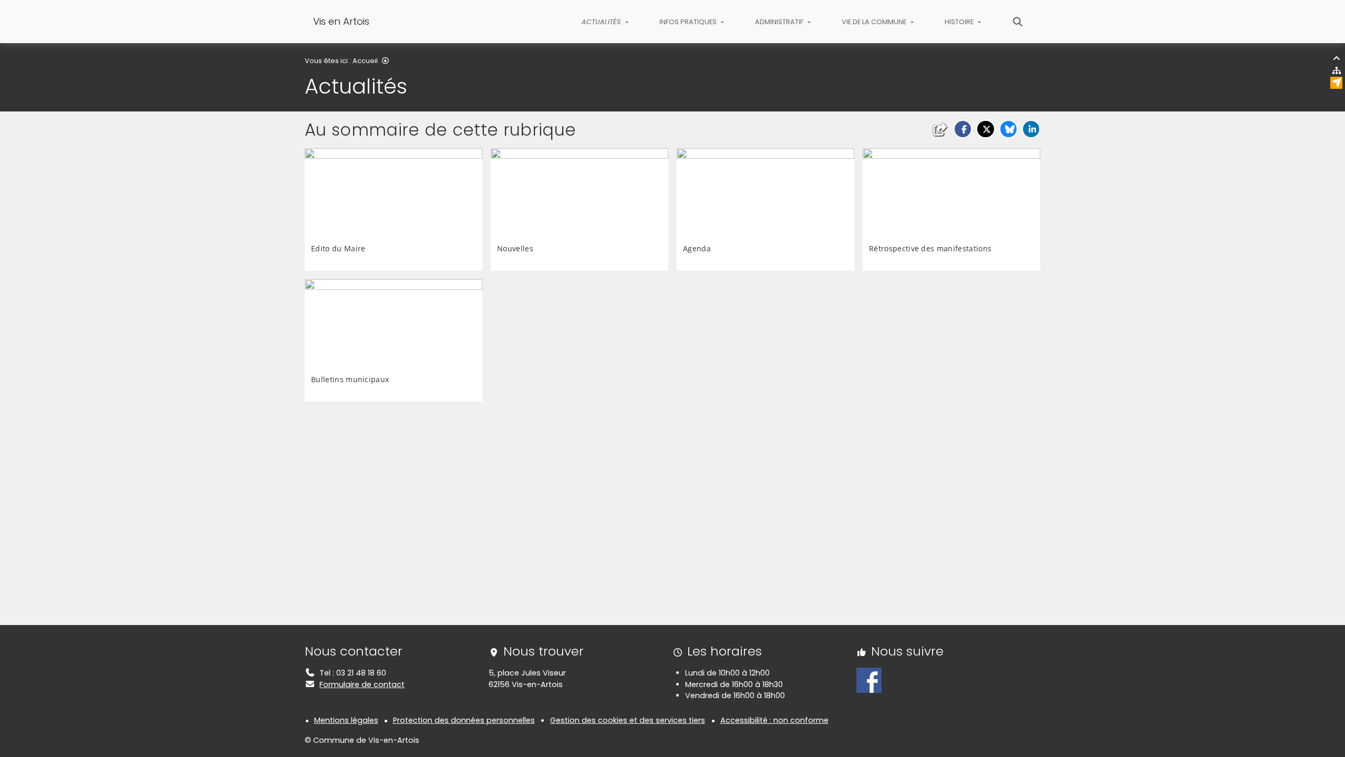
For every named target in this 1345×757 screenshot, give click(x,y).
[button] (963, 129)
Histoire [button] (960, 21)
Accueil (365, 60)
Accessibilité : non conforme (774, 720)
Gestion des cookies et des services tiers (627, 720)
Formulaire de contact (362, 684)
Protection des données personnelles (464, 720)
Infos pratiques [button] (688, 21)
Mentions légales (346, 720)
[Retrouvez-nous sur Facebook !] (869, 679)
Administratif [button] (780, 21)
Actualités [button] (602, 21)
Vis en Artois (341, 21)
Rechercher (1018, 21)
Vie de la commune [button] (875, 21)
